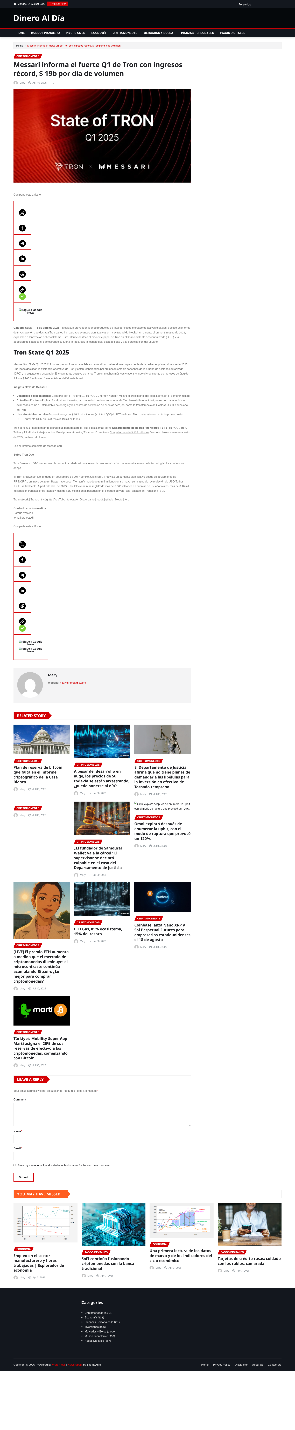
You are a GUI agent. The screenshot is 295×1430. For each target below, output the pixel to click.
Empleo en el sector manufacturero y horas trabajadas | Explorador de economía (38, 1263)
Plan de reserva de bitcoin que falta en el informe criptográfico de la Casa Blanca (37, 774)
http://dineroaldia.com (73, 683)
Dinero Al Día (39, 17)
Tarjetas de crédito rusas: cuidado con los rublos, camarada (249, 1261)
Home (21, 33)
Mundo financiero (45, 33)
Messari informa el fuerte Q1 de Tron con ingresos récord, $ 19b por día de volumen (74, 45)
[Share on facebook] (22, 226)
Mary (22, 82)
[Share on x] (22, 210)
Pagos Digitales (232, 33)
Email (17, 1148)
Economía (99, 33)
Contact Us (274, 1365)
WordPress (59, 1365)
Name (17, 1131)
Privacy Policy (221, 1365)
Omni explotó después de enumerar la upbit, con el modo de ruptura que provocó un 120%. (162, 831)
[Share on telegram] (22, 242)
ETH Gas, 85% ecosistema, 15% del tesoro (98, 931)
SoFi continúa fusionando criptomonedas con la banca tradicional (108, 1263)
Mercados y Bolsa (158, 33)
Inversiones (75, 33)
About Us (257, 1365)
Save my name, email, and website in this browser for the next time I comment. (65, 1165)
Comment (19, 1099)
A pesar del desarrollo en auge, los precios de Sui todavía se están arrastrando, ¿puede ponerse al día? (101, 778)
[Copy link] (22, 292)
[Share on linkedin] (22, 257)
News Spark (75, 1365)
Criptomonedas (125, 33)
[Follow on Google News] (30, 312)
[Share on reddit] (22, 273)
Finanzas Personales (196, 33)
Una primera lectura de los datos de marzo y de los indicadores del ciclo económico (181, 1255)
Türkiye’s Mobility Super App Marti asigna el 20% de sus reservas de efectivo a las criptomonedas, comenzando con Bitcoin (40, 1048)
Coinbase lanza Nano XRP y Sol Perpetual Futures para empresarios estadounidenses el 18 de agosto (162, 932)
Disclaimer (241, 1365)
